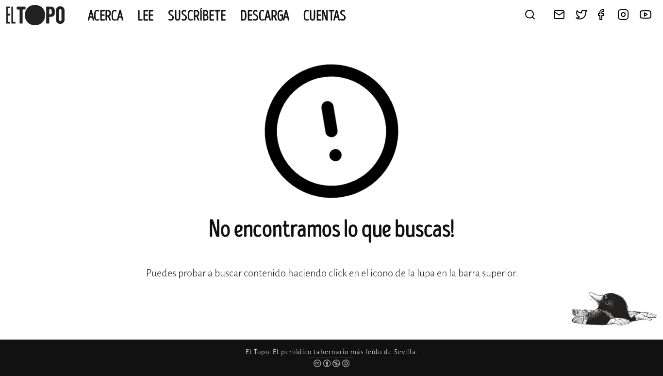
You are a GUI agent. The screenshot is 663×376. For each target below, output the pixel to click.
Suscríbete (197, 16)
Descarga (264, 16)
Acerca (105, 16)
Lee (145, 16)
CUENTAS (324, 16)
